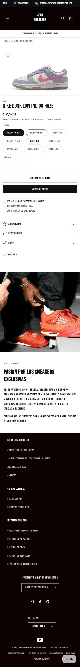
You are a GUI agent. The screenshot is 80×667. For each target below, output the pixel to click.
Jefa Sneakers (24, 647)
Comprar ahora (40, 189)
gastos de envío (28, 119)
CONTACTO (11, 475)
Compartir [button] (12, 254)
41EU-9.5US (35, 150)
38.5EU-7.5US (15, 141)
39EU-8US (34, 141)
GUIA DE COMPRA (14, 498)
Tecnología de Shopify (38, 647)
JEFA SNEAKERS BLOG (16, 466)
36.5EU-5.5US (13, 132)
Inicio (5, 41)
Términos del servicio (37, 653)
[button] (7, 18)
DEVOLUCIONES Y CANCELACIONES (22, 564)
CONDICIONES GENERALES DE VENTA (22, 530)
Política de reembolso (59, 647)
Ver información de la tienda (21, 211)
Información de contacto (41, 659)
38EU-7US (59, 133)
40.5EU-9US (14, 150)
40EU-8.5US (56, 141)
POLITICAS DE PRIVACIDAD (18, 539)
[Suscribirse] (54, 587)
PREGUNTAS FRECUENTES (18, 507)
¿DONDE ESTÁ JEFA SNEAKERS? (20, 450)
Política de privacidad (16, 653)
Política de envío (56, 653)
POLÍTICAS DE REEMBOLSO (18, 555)
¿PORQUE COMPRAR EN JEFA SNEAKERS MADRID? (28, 458)
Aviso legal (70, 653)
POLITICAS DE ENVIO (16, 547)
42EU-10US (56, 150)
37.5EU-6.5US (37, 132)
